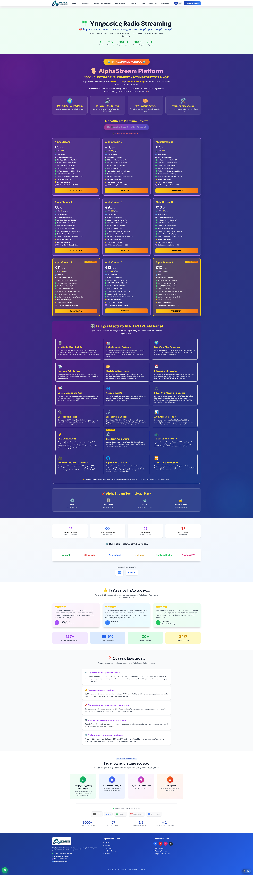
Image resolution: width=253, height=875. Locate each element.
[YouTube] (160, 844)
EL (176, 3)
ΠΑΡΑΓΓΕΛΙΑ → (76, 191)
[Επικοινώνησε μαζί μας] (5, 870)
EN (180, 3)
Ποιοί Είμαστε (120, 3)
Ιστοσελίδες (133, 3)
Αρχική (74, 3)
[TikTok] (171, 844)
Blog (143, 3)
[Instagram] (166, 844)
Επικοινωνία (165, 3)
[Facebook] (155, 844)
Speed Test (153, 3)
